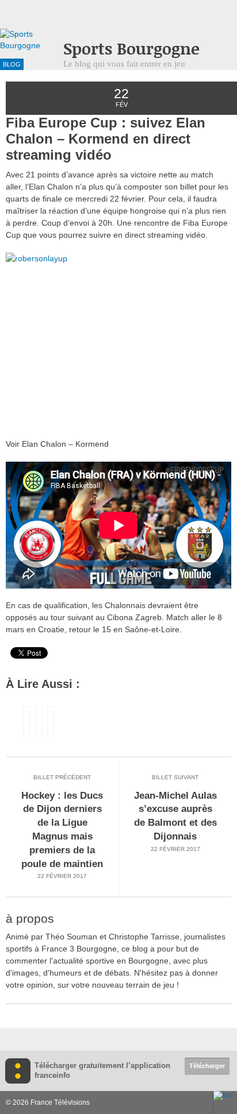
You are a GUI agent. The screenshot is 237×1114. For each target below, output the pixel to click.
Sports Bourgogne (131, 48)
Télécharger (207, 1065)
